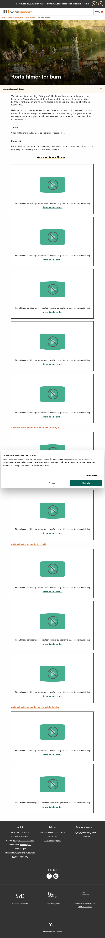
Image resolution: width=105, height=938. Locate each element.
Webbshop (77, 4)
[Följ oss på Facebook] (49, 876)
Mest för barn (30, 18)
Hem (3, 18)
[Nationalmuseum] (20, 11)
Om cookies (85, 836)
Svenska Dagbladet (20, 903)
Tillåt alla (86, 483)
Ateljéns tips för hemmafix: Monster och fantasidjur (35, 427)
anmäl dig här (25, 844)
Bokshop (85, 4)
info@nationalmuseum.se (23, 840)
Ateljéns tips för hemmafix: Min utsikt (28, 544)
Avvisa (52, 483)
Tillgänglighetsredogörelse (85, 832)
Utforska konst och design (15, 18)
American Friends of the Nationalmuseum (85, 904)
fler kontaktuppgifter (52, 840)
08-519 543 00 (22, 832)
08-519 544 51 (22, 836)
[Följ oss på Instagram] (56, 876)
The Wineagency (52, 903)
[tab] (100, 89)
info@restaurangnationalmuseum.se (20, 852)
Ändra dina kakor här (52, 207)
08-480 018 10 (21, 857)
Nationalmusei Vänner (52, 931)
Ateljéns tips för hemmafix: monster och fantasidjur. (35, 707)
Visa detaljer (91, 475)
